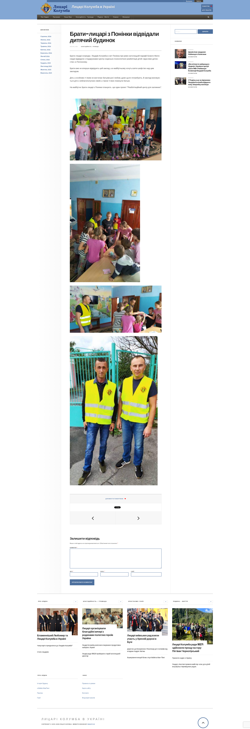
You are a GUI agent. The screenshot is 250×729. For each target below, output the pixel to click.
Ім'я (71, 571)
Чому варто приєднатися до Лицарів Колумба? (54, 645)
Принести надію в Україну (182, 658)
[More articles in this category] (76, 601)
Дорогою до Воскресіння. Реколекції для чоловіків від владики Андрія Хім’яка (147, 650)
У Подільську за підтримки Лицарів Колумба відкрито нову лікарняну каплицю (199, 82)
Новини (115, 17)
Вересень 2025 (46, 73)
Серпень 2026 (46, 36)
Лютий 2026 (45, 56)
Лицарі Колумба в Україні (73, 719)
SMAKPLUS (91, 724)
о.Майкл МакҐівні (43, 688)
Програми (56, 17)
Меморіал (126, 17)
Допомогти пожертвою (114, 499)
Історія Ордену (42, 683)
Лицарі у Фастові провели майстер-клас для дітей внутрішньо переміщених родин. (191, 665)
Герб (39, 698)
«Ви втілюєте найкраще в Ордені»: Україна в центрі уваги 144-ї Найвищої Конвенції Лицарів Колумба (199, 67)
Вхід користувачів (88, 698)
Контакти (189, 1)
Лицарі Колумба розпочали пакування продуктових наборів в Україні (101, 646)
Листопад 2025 (46, 66)
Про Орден (45, 17)
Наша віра (68, 17)
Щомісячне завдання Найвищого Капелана (197, 53)
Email (102, 571)
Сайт (132, 571)
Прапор (40, 693)
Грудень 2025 (46, 63)
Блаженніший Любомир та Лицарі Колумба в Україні (52, 637)
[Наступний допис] (138, 518)
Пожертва (206, 6)
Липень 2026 (45, 40)
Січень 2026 (45, 60)
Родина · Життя (103, 17)
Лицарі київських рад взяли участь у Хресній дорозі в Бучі (143, 639)
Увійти (198, 1)
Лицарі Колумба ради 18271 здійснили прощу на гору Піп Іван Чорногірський (187, 648)
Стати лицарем (43, 652)
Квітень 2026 (45, 50)
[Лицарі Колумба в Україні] (55, 8)
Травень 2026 (46, 46)
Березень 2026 (46, 53)
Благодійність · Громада (85, 17)
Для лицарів (206, 10)
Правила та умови (88, 683)
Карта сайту (86, 688)
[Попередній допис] (93, 518)
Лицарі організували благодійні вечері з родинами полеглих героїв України (97, 633)
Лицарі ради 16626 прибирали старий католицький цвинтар (101, 654)
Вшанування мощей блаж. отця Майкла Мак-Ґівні (145, 657)
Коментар (73, 547)
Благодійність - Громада (90, 46)
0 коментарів (192, 56)
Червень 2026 (46, 43)
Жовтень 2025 (46, 69)
